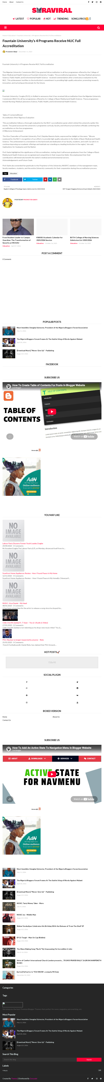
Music (52, 1070)
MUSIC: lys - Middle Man (26, 915)
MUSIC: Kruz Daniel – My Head (15, 603)
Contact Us (19, 2)
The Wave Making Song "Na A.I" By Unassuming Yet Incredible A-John (44, 949)
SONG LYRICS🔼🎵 (81, 18)
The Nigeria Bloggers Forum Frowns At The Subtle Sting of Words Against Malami (49, 339)
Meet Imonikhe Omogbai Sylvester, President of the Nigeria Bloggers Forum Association (52, 328)
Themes (14, 1079)
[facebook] (89, 2)
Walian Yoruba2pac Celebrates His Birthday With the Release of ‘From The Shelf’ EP (50, 926)
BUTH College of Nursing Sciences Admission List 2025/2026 (84, 238)
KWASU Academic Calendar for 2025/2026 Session (49, 238)
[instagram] (96, 2)
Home (5, 2)
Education (11, 35)
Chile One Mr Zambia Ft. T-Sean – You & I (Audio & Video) (25, 623)
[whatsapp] (26, 688)
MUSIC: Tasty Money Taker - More (30, 903)
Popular (35, 18)
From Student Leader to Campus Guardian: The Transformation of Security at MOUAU (17, 240)
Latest (20, 18)
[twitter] (92, 2)
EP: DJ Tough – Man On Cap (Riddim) (31, 938)
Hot (48, 18)
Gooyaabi (33, 1079)
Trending (62, 18)
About (11, 2)
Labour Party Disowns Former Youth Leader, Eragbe (23, 543)
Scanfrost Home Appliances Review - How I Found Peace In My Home (30, 573)
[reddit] (77, 688)
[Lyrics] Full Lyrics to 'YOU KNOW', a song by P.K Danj (38, 972)
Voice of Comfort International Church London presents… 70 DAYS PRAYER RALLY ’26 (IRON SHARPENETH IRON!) (59, 961)
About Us (56, 717)
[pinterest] (100, 2)
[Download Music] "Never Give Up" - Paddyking (35, 351)
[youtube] (77, 702)
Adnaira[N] (34, 450)
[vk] (77, 695)
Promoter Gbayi (11, 52)
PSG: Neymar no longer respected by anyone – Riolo (23, 640)
